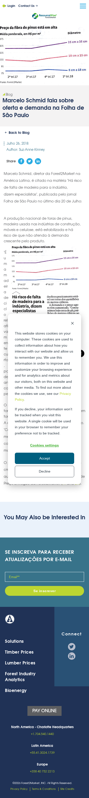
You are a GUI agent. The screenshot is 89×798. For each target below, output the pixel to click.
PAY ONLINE (44, 711)
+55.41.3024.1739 (42, 752)
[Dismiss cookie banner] (72, 324)
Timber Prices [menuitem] (19, 652)
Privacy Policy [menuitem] (18, 789)
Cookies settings (44, 445)
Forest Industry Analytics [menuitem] (20, 677)
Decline (44, 471)
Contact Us (26, 5)
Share (11, 161)
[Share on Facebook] (21, 161)
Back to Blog (19, 133)
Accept (44, 458)
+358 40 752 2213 (42, 771)
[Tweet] (29, 161)
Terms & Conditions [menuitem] (44, 789)
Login (11, 5)
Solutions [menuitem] (14, 641)
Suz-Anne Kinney (32, 150)
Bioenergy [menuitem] (16, 691)
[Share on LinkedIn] (38, 161)
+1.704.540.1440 (42, 734)
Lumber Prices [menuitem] (20, 663)
